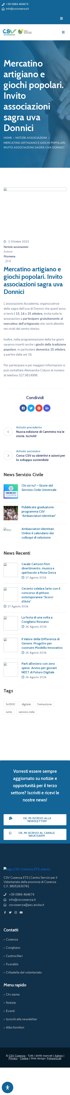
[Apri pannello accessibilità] (7, 1087)
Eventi (10, 1011)
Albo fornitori (15, 1027)
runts (9, 712)
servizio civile (27, 712)
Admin (59, 1056)
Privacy (13, 1058)
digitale (26, 704)
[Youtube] (21, 912)
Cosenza (12, 939)
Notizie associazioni (31, 138)
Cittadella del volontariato (24, 972)
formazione (44, 704)
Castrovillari (14, 956)
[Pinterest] (39, 408)
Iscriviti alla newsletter (21, 1019)
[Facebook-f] (5, 912)
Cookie (24, 1058)
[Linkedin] (46, 408)
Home (8, 138)
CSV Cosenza (17, 1056)
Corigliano (13, 948)
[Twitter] (31, 408)
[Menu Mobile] (61, 18)
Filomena (9, 256)
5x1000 (10, 704)
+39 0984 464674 (17, 4)
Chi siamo (13, 994)
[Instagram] (15, 912)
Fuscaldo (12, 964)
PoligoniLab (54, 1058)
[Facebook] (23, 408)
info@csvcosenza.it (17, 9)
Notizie (11, 1003)
